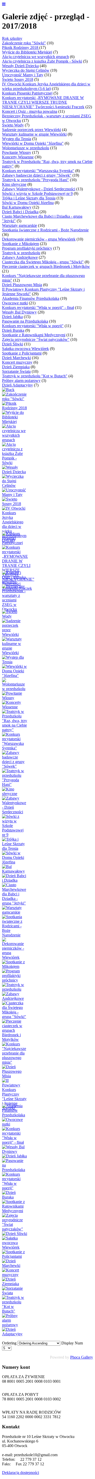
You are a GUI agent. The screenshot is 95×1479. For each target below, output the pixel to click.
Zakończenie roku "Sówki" (24, 43)
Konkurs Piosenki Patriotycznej (27, 93)
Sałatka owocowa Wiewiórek (25, 348)
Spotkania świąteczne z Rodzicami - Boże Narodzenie (45, 230)
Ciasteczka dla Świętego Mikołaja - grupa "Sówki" (43, 262)
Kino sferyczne (14, 184)
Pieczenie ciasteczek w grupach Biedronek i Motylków (46, 266)
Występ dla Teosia (16, 139)
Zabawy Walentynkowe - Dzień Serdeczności (38, 189)
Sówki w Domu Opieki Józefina (28, 202)
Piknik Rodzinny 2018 (20, 47)
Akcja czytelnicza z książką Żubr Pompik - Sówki (42, 61)
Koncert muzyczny (17, 362)
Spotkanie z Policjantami (22, 353)
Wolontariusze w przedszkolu (25, 148)
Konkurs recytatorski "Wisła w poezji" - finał (38, 307)
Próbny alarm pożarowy (21, 380)
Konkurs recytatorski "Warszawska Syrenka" (38, 171)
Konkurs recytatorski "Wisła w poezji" (33, 326)
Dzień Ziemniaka (16, 367)
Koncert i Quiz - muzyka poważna (29, 111)
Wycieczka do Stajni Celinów (25, 70)
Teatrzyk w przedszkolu (21, 253)
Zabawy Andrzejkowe (20, 257)
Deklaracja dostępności (20, 1472)
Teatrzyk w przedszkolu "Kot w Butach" (34, 376)
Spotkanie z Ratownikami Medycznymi (33, 335)
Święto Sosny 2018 (17, 79)
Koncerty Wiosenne (18, 157)
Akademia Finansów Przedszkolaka (30, 298)
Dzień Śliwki (12, 344)
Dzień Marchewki (16, 358)
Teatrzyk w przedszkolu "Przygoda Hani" (35, 180)
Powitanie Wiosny (16, 152)
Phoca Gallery (81, 1357)
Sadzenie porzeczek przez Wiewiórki (31, 129)
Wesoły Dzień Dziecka (20, 66)
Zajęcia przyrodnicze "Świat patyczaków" (35, 339)
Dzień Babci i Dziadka (20, 212)
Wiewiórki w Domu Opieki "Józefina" (33, 143)
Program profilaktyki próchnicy (27, 248)
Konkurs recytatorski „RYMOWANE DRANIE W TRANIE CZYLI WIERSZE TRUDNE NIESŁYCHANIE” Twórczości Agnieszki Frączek (43, 102)
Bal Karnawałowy (16, 207)
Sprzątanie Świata (16, 371)
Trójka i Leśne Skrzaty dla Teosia (28, 198)
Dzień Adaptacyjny (17, 385)
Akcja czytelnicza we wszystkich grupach (35, 56)
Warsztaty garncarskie (19, 225)
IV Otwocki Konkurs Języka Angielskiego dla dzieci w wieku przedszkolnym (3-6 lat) (46, 86)
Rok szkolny (12, 38)
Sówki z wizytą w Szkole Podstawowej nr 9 (37, 193)
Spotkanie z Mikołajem (20, 244)
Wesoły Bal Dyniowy (19, 312)
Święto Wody (13, 125)
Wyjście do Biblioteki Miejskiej (27, 52)
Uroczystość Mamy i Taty (22, 75)
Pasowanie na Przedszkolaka (25, 321)
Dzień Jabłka (12, 317)
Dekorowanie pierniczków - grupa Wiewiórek (38, 239)
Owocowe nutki (15, 303)
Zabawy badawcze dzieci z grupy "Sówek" (36, 175)
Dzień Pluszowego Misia (22, 285)
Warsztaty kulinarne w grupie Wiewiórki (34, 134)
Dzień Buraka (13, 330)
